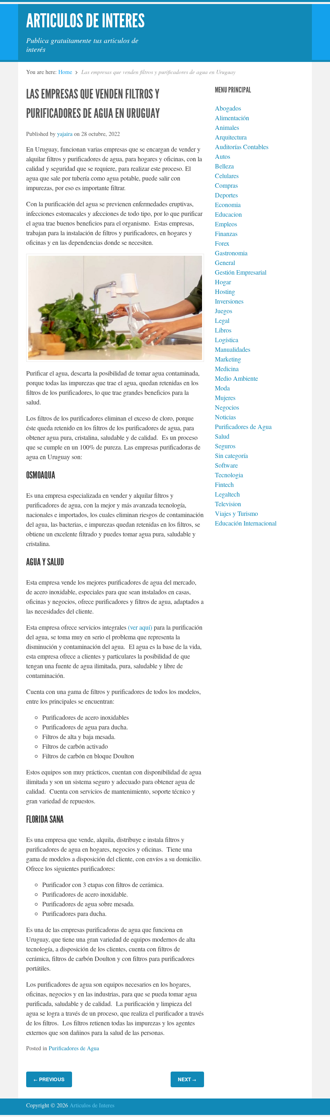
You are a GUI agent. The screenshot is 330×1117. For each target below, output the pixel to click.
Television (228, 503)
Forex (222, 243)
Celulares (227, 175)
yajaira (64, 134)
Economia (228, 204)
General (225, 262)
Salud (222, 436)
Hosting (225, 291)
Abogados (228, 108)
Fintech (224, 484)
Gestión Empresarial (240, 272)
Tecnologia (229, 474)
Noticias (225, 417)
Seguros (225, 445)
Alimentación (232, 117)
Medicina (227, 368)
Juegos (223, 310)
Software (226, 465)
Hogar (223, 281)
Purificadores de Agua (74, 1048)
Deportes (226, 195)
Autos (222, 156)
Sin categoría (231, 455)
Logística (226, 339)
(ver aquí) (140, 627)
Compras (226, 185)
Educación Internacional (245, 523)
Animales (227, 127)
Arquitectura (231, 137)
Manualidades (232, 349)
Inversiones (229, 301)
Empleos (226, 224)
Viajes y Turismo (236, 513)
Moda (222, 388)
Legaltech (227, 494)
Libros (223, 330)
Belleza (224, 166)
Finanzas (226, 233)
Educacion (228, 214)
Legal (222, 320)
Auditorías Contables (241, 146)
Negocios (227, 407)
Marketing (228, 359)
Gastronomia (231, 252)
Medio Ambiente (236, 378)
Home (65, 72)
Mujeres (225, 397)
